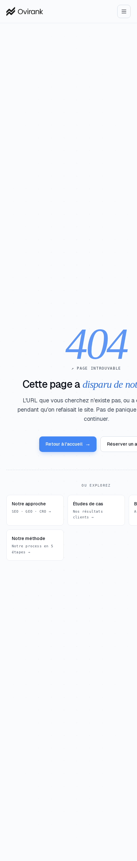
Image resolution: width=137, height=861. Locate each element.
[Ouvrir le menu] (124, 11)
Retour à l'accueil (68, 444)
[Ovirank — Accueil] (24, 11)
